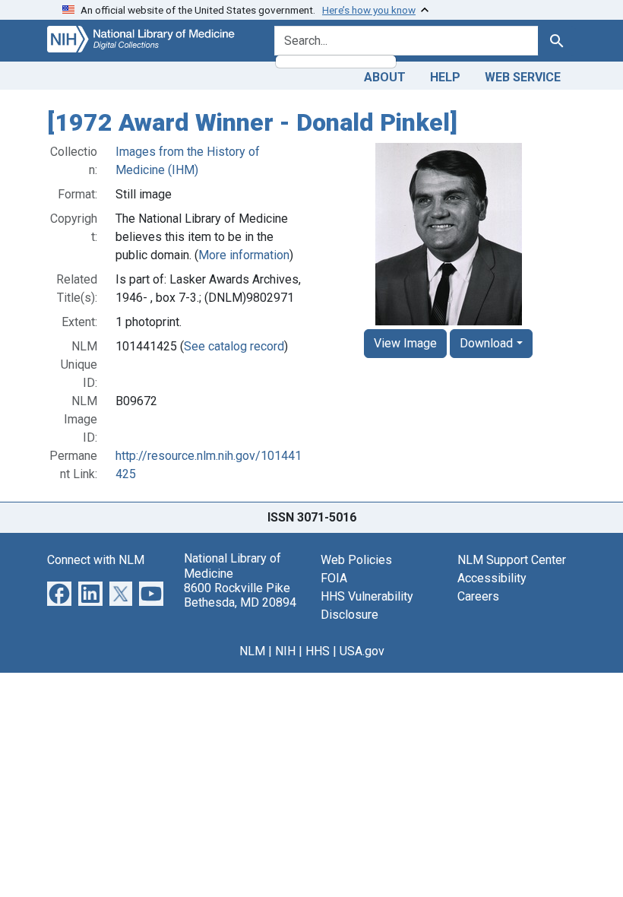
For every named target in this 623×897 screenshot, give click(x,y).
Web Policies (356, 560)
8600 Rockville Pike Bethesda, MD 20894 (240, 595)
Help (445, 77)
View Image (405, 343)
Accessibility (492, 578)
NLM (252, 651)
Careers (478, 596)
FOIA (334, 578)
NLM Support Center (511, 560)
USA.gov (362, 651)
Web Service (523, 77)
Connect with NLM (95, 560)
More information (243, 255)
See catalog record (234, 346)
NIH (285, 651)
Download (486, 343)
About (385, 77)
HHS (317, 651)
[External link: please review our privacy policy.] (59, 593)
